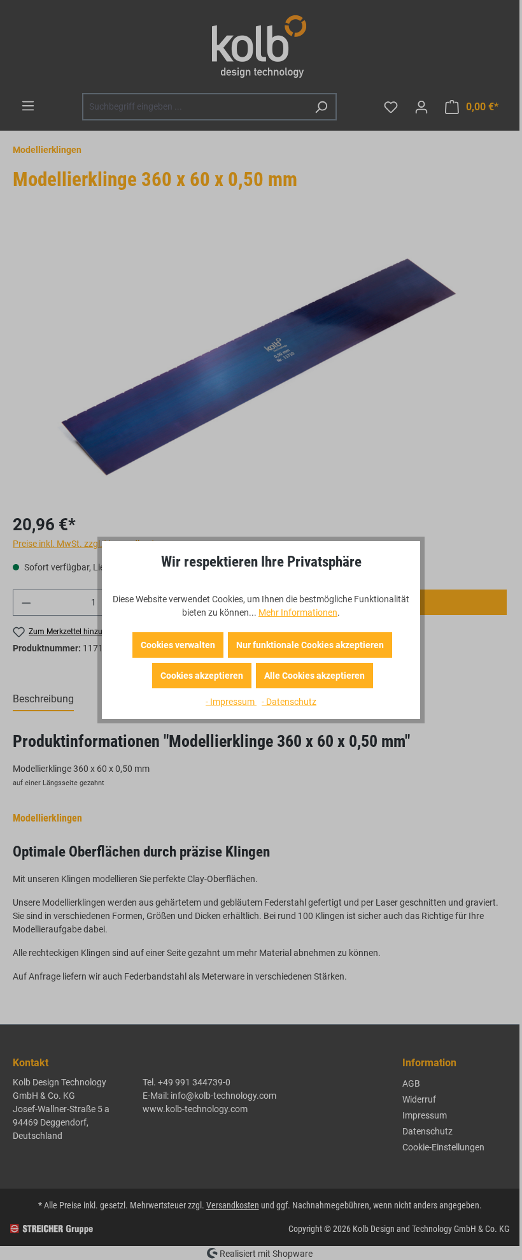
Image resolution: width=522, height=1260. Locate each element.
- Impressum (231, 702)
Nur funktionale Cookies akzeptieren (310, 645)
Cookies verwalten (178, 645)
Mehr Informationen (297, 612)
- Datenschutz (289, 702)
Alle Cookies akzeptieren (314, 675)
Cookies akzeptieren (201, 675)
